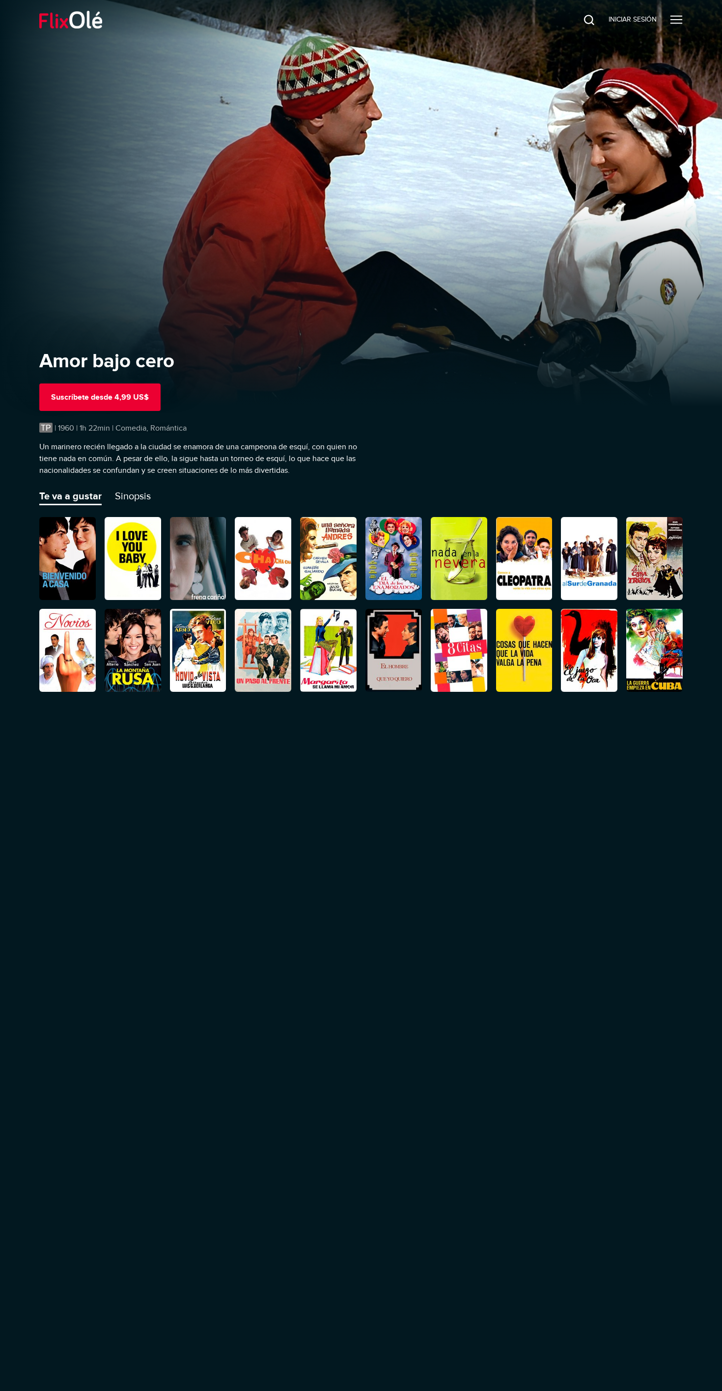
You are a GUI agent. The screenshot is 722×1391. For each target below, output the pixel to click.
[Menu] (676, 19)
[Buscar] (581, 19)
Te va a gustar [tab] (70, 496)
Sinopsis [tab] (133, 496)
